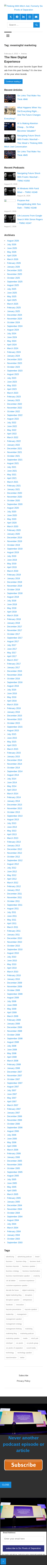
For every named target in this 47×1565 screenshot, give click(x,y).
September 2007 (14, 1083)
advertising (10, 1257)
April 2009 (12, 1012)
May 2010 (11, 964)
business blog (21, 1261)
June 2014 (12, 782)
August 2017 (13, 641)
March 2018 (12, 615)
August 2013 (13, 819)
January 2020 (13, 534)
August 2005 (13, 1176)
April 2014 (12, 790)
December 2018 (14, 582)
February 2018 (14, 619)
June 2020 (12, 515)
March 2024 (12, 348)
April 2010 (12, 968)
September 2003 (14, 1242)
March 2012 (12, 882)
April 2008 (12, 1057)
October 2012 (13, 857)
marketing (28, 1329)
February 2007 (14, 1109)
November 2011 (14, 897)
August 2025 (13, 285)
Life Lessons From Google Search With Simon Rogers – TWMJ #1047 (30, 219)
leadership (9, 1314)
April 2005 (12, 1190)
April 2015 (12, 745)
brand (37, 1257)
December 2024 (14, 315)
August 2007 (13, 1086)
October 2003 (13, 1239)
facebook (9, 1305)
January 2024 (13, 356)
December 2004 (14, 1205)
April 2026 (12, 255)
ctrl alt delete (10, 1281)
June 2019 (12, 560)
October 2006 (13, 1124)
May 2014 (11, 786)
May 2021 (11, 474)
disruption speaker (12, 1300)
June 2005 (12, 1183)
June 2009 (12, 1005)
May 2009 (11, 1009)
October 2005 (13, 1168)
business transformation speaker (18, 1276)
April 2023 (12, 389)
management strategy (14, 1324)
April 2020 (12, 523)
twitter (22, 1357)
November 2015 (14, 719)
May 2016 (11, 697)
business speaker (28, 1266)
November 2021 (14, 452)
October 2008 (13, 1035)
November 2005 (14, 1164)
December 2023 (14, 359)
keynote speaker (31, 1309)
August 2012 (13, 864)
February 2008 (14, 1064)
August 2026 (13, 241)
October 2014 (13, 767)
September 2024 (14, 326)
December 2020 (14, 493)
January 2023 (13, 400)
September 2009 (14, 994)
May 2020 (11, 519)
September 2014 (14, 771)
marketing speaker (12, 1338)
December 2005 (14, 1161)
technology (10, 1353)
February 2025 (14, 307)
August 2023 (13, 374)
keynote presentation (13, 1309)
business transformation (31, 1271)
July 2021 (11, 467)
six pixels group (32, 1343)
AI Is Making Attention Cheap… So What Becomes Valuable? (27, 127)
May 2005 (11, 1187)
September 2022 (14, 415)
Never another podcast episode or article (23, 1444)
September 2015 (14, 727)
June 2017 (12, 649)
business (9, 1261)
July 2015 (11, 734)
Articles (24, 54)
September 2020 (14, 504)
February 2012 (14, 886)
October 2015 (13, 723)
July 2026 (11, 244)
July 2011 (11, 912)
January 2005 (13, 1202)
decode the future (12, 1290)
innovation (20, 1305)
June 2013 (12, 827)
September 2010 (14, 949)
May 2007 (11, 1098)
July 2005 (11, 1179)
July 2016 (11, 690)
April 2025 (12, 300)
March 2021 (12, 482)
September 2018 (14, 593)
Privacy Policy (23, 1381)
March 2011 (12, 927)
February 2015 (14, 753)
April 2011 (11, 923)
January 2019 (13, 578)
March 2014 (12, 793)
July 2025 (11, 289)
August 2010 (13, 953)
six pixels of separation (14, 1348)
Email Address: (9, 1533)
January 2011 (13, 934)
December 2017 (14, 626)
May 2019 (11, 563)
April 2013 (12, 834)
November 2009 (14, 986)
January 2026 (13, 267)
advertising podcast (25, 1257)
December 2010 (14, 938)
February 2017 (14, 664)
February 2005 (14, 1198)
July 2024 (11, 333)
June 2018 (12, 604)
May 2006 (11, 1142)
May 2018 (11, 608)
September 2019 (14, 549)
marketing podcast (27, 1333)
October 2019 (13, 545)
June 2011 (12, 916)
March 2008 (12, 1061)
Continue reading (13, 81)
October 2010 (13, 946)
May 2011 (11, 920)
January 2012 (13, 890)
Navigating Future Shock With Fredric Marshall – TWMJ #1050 (28, 177)
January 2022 (13, 445)
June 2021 (12, 471)
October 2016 (13, 678)
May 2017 (11, 652)
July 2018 (11, 600)
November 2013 (14, 808)
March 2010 (12, 972)
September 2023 (14, 371)
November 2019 (14, 541)
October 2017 (13, 634)
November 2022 (14, 408)
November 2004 (14, 1209)
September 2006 (14, 1127)
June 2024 (12, 337)
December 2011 (14, 894)
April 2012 (12, 879)
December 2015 (14, 715)
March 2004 (12, 1228)
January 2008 (13, 1068)
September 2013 (14, 816)
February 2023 (14, 396)
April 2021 (12, 478)
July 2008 (11, 1046)
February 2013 (14, 842)
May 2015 (11, 742)
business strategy (12, 1271)
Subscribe (23, 1375)
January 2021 (13, 489)
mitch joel (34, 1338)
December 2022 (14, 404)
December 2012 (14, 849)
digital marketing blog (13, 1295)
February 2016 (14, 708)
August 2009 (13, 997)
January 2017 (13, 667)
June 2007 (12, 1094)
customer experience (26, 1281)
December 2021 (14, 448)
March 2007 (12, 1105)
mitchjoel (9, 1343)
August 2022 (13, 419)
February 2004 (14, 1231)
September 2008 (14, 1038)
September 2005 (14, 1172)
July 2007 (11, 1090)
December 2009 (14, 983)
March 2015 (12, 749)
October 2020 (13, 500)
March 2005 (12, 1194)
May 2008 (11, 1053)
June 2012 (12, 871)
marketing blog (11, 1333)
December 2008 (14, 1027)
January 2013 (13, 845)
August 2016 (13, 686)
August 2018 (13, 597)
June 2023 (12, 382)
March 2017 (12, 660)
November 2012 (14, 853)
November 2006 (14, 1120)
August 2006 (13, 1131)
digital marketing (28, 1290)
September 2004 (14, 1216)
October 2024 (13, 322)
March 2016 (12, 704)
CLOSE (5, 1485)
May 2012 (11, 875)
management (21, 1314)
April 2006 (12, 1146)
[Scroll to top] (42, 1560)
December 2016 (14, 671)
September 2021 (14, 460)
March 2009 (12, 1016)
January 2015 (13, 756)
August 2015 (13, 730)
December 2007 (14, 1072)
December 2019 (14, 537)
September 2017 (14, 638)
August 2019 (13, 552)
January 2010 (13, 979)
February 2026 (14, 263)
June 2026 (12, 248)
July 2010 (11, 957)
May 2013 (11, 831)
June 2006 (12, 1138)
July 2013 (11, 823)
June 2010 (12, 960)
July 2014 (11, 779)
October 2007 (13, 1079)
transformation (11, 1357)
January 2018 (13, 623)
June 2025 (12, 293)
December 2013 (14, 805)
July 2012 (11, 868)
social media (31, 1348)
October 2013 (13, 812)
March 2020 (12, 526)
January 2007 (13, 1113)
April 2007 (12, 1101)
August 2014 (13, 775)
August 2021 (13, 463)
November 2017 (14, 630)
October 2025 (13, 278)
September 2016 (14, 682)
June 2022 (12, 426)
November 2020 (14, 497)
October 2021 (13, 456)
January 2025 (13, 311)
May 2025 (11, 296)
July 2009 (11, 1001)
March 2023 (12, 393)
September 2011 (14, 905)
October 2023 (13, 367)
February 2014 (14, 797)
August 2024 (13, 330)
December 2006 (14, 1116)
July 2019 (11, 556)
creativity (36, 1276)
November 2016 (14, 675)
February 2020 (14, 530)
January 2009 (13, 1024)
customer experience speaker (16, 1285)
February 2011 (14, 931)
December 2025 (14, 270)
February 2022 (14, 441)
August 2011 (13, 908)
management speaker (14, 1319)
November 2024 (14, 319)
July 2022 (11, 422)
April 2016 (12, 701)
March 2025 (12, 304)
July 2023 (11, 378)
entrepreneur (27, 1300)
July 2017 (11, 645)
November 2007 (14, 1075)
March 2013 (12, 838)
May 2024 (11, 341)
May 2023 (11, 385)
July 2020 (11, 511)
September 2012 (14, 860)
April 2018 (12, 612)
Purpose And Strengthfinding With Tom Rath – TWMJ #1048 (29, 204)
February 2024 (14, 352)
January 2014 (13, 801)
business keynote (12, 1266)
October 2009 (13, 990)
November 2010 (14, 942)
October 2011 (13, 901)
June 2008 (12, 1049)
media (25, 1338)
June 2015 (12, 738)
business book (35, 1261)
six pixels (19, 1343)
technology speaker (25, 1353)
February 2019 (14, 575)
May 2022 (11, 430)
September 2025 (14, 281)
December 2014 (14, 760)
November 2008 (14, 1031)
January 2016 (13, 712)
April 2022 (12, 433)
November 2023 (14, 363)
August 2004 (13, 1220)
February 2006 (14, 1153)
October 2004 (13, 1213)
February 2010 (14, 975)
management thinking (14, 1329)
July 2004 (11, 1224)
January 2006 (13, 1157)
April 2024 (12, 344)
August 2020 (13, 508)
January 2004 (13, 1235)
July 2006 (11, 1135)
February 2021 (14, 486)
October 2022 (13, 411)
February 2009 (14, 1020)
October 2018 (13, 589)
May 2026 (11, 252)
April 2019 (12, 567)
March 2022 (12, 437)
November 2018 (14, 586)
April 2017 (12, 656)
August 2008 (13, 1042)
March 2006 (12, 1150)
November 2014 (14, 764)
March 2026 (12, 259)
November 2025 (14, 274)
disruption (28, 1295)
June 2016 (12, 693)
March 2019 (12, 571)
